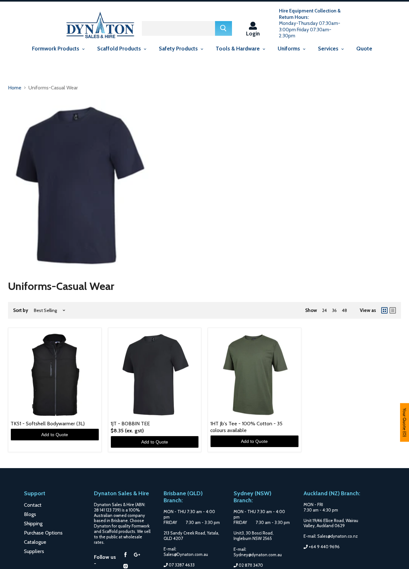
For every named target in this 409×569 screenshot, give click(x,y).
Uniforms (289, 48)
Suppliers (34, 551)
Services (329, 48)
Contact (33, 505)
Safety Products (179, 48)
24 (324, 310)
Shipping (33, 523)
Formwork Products (56, 48)
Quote (364, 48)
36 (334, 310)
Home (14, 88)
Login (253, 33)
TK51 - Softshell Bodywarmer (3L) (48, 424)
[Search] (223, 28)
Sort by (20, 310)
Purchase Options (43, 533)
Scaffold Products (119, 48)
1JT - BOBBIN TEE (130, 424)
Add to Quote (54, 434)
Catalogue (35, 542)
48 (344, 310)
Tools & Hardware (238, 48)
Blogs (30, 514)
